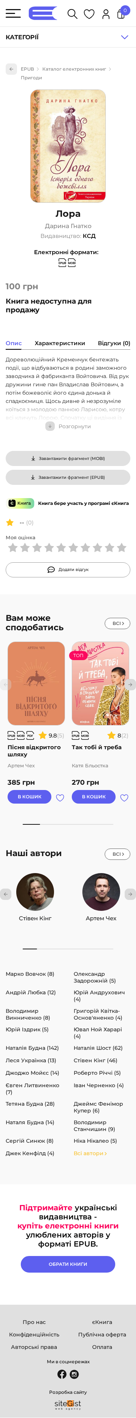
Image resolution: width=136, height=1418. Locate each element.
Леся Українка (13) (31, 1060)
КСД (89, 235)
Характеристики (60, 343)
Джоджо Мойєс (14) (32, 1072)
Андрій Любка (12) (31, 992)
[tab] (14, 344)
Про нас (34, 1322)
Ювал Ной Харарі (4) (98, 1033)
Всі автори (89, 1153)
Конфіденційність (34, 1334)
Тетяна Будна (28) (30, 1103)
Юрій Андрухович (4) (99, 996)
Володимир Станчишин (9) (94, 1126)
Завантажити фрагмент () (72, 458)
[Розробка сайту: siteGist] (68, 1405)
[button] (130, 684)
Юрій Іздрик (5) (27, 1029)
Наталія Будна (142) (32, 1048)
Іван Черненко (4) (99, 1085)
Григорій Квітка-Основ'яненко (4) (98, 1014)
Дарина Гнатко (68, 226)
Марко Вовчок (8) (30, 974)
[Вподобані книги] (89, 15)
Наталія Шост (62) (98, 1048)
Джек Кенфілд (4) (30, 1153)
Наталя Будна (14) (30, 1122)
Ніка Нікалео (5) (95, 1140)
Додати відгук (74, 569)
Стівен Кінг (35, 918)
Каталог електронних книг (74, 69)
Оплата (102, 1347)
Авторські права (34, 1347)
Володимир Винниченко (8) (28, 1014)
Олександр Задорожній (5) (95, 977)
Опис (14, 343)
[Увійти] (105, 15)
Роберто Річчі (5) (97, 1072)
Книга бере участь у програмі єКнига (83, 503)
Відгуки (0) (114, 343)
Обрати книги (68, 1264)
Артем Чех (101, 918)
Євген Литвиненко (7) (32, 1089)
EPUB (27, 69)
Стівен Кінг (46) (95, 1060)
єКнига (102, 1322)
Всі (117, 623)
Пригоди (31, 77)
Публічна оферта (102, 1334)
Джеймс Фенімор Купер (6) (98, 1107)
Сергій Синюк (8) (30, 1140)
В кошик (30, 796)
